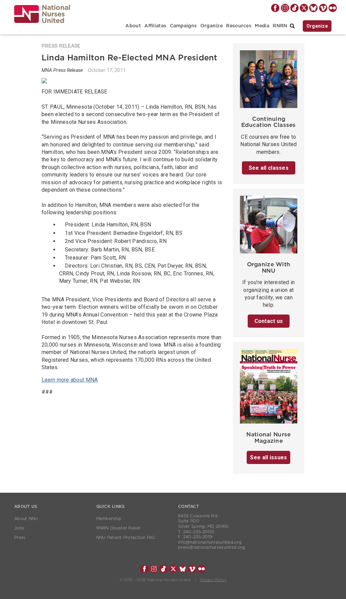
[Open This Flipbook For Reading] (269, 388)
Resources (238, 26)
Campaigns (183, 26)
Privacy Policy (213, 580)
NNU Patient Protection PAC (126, 538)
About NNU (26, 519)
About (133, 26)
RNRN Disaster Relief (118, 528)
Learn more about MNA (70, 380)
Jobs (19, 528)
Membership (109, 519)
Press (19, 538)
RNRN (280, 26)
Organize (211, 26)
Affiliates (155, 26)
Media (262, 26)
